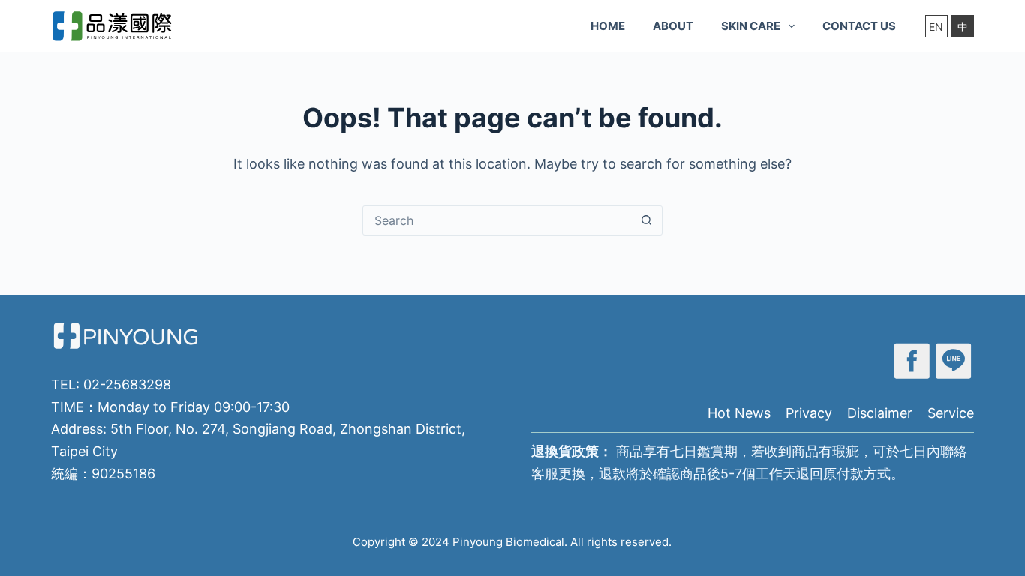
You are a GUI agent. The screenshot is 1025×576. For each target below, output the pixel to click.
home (608, 26)
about (673, 26)
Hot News (739, 413)
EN (936, 26)
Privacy (809, 413)
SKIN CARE (750, 26)
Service (950, 413)
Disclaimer (879, 413)
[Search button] (647, 221)
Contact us (859, 26)
